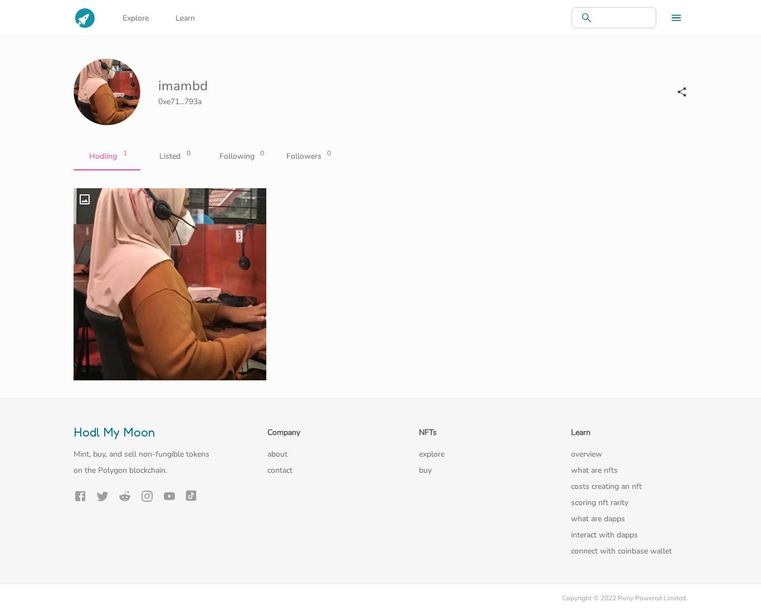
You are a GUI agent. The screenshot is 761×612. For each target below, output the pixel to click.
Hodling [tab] (108, 155)
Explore (136, 18)
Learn (185, 18)
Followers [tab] (308, 155)
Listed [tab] (175, 155)
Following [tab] (242, 155)
